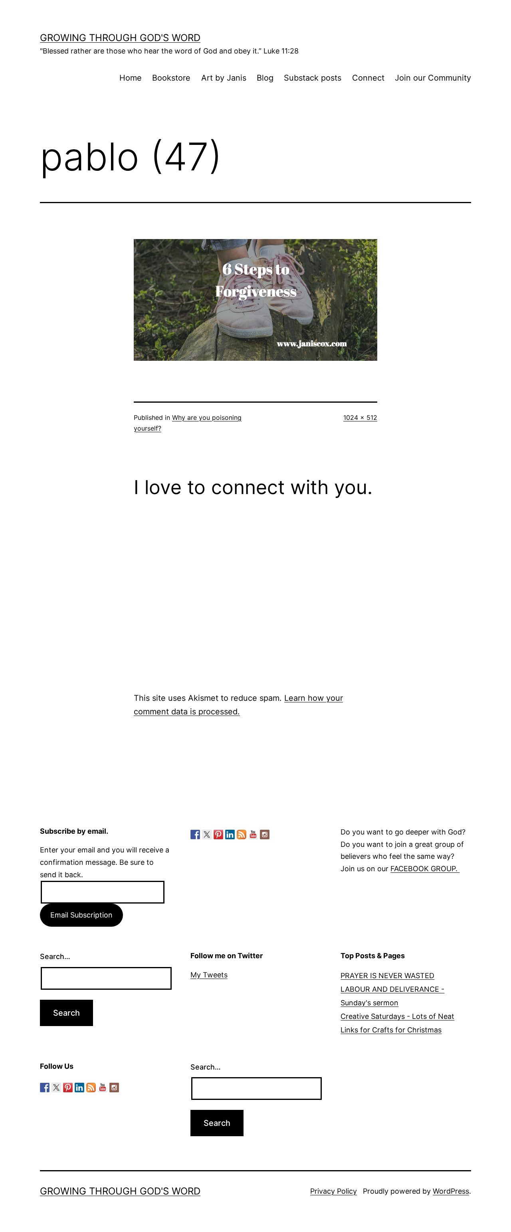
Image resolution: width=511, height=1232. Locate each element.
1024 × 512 (360, 417)
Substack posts (312, 78)
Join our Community (433, 78)
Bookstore (171, 78)
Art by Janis (223, 78)
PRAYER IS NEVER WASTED (387, 975)
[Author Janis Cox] (195, 834)
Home (130, 78)
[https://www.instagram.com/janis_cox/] (264, 834)
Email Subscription (81, 915)
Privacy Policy (333, 1191)
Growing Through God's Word (120, 38)
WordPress (451, 1191)
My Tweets (209, 975)
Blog (265, 78)
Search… (55, 956)
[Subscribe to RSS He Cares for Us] (241, 834)
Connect (368, 78)
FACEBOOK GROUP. (425, 868)
